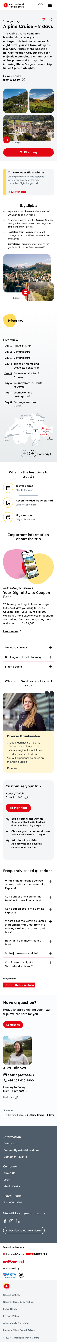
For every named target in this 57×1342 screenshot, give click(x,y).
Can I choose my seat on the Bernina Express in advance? (23, 898)
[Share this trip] (50, 19)
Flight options (13, 666)
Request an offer (17, 191)
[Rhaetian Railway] (19, 985)
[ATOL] (21, 1275)
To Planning (28, 152)
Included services (16, 647)
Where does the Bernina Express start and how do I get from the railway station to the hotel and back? (25, 926)
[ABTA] (9, 1275)
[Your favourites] (40, 5)
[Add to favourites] (43, 19)
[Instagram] (11, 1221)
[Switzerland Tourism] (13, 1261)
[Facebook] (5, 1221)
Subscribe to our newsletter (24, 1230)
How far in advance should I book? (23, 942)
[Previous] (24, 453)
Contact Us (13, 1024)
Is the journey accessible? (21, 953)
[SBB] (36, 1253)
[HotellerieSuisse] (13, 1253)
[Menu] (50, 5)
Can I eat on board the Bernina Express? (24, 910)
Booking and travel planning (23, 657)
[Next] (32, 453)
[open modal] (6, 139)
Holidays (8, 1097)
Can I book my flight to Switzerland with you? (19, 964)
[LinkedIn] (18, 1221)
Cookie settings (12, 1294)
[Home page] (13, 5)
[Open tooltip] (23, 80)
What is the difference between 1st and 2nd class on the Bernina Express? (25, 884)
